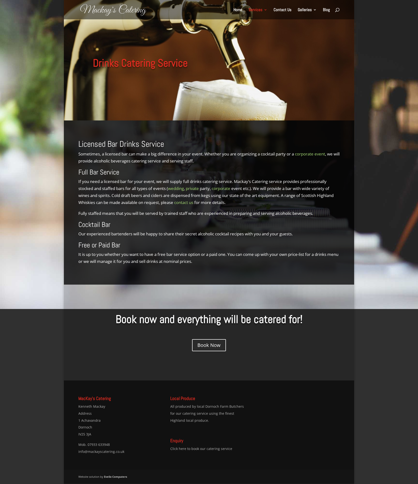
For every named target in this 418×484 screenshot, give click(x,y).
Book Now (209, 345)
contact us (183, 202)
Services (255, 10)
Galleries (305, 10)
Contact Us (282, 10)
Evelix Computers (115, 476)
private (192, 188)
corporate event (310, 154)
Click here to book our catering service (201, 448)
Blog (326, 10)
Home (237, 10)
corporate (221, 188)
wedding (176, 188)
